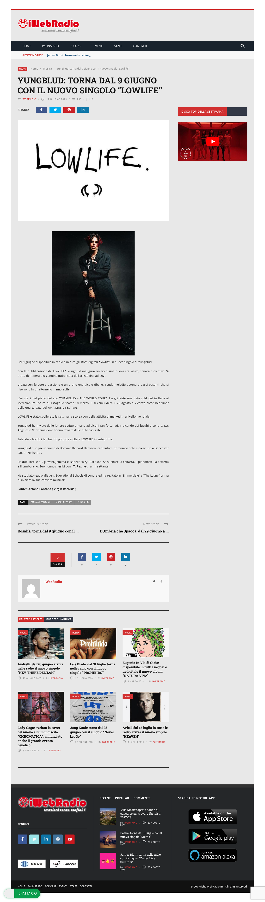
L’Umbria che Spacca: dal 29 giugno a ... (134, 531)
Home (27, 46)
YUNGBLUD (83, 502)
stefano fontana (40, 502)
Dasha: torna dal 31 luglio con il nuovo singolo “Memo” (141, 835)
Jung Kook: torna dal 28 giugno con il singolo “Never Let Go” (92, 731)
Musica (22, 68)
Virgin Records (64, 502)
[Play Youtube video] (212, 141)
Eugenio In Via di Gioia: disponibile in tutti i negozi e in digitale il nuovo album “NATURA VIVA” (145, 669)
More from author (59, 619)
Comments (142, 798)
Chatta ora (28, 893)
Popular (122, 798)
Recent (105, 798)
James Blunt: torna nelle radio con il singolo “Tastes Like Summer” (91, 55)
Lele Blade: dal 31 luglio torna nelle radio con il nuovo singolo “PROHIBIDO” (92, 668)
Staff (118, 46)
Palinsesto (50, 46)
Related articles (30, 619)
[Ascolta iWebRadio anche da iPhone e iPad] (212, 816)
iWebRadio (29, 99)
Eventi (98, 46)
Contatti (140, 46)
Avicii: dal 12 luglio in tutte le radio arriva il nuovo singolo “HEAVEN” (145, 731)
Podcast (76, 46)
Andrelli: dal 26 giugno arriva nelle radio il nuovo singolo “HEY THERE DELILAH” (40, 668)
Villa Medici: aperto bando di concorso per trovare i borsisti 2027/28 (140, 813)
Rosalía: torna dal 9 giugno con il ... (48, 531)
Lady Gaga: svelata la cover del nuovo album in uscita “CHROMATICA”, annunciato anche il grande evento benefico (40, 736)
